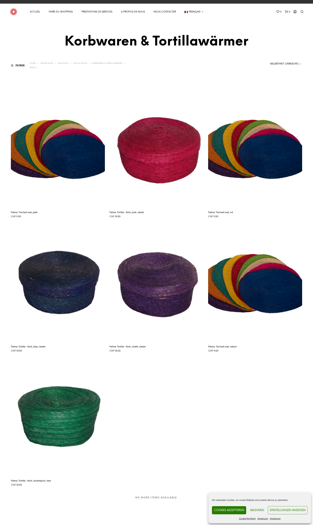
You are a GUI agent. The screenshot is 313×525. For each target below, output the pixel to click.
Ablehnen (257, 510)
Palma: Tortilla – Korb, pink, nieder (126, 212)
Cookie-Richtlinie (247, 518)
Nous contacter (165, 12)
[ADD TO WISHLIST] (58, 200)
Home (33, 63)
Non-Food (63, 63)
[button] (278, 12)
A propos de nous (133, 12)
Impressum (262, 518)
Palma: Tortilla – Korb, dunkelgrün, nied (31, 480)
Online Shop (46, 63)
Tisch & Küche (80, 63)
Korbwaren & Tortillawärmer (107, 63)
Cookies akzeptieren (229, 510)
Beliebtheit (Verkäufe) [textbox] (284, 64)
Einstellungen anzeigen (288, 510)
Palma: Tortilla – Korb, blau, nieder (28, 346)
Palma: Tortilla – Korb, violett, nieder (127, 346)
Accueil (35, 12)
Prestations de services (97, 12)
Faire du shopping (61, 12)
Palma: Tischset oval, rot (220, 212)
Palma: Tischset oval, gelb (24, 212)
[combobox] (279, 64)
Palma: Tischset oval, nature (222, 346)
